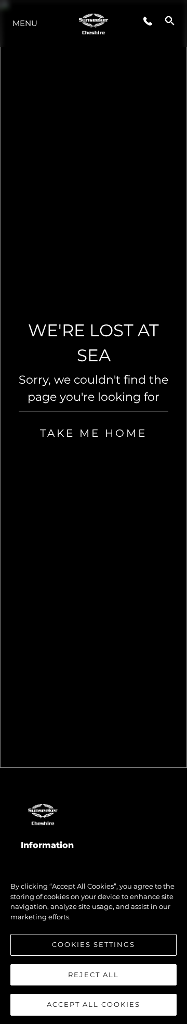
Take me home (93, 433)
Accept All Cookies (93, 1004)
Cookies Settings (93, 944)
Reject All (93, 974)
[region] (93, 940)
